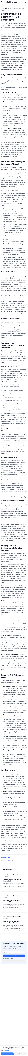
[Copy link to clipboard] (12, 860)
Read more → (22, 889)
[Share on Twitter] (6, 860)
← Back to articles (5, 857)
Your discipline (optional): (8, 958)
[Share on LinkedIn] (9, 860)
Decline (20, 1053)
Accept (7, 1053)
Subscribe (14, 955)
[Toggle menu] (25, 2)
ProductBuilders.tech (9, 2)
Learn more (7, 1050)
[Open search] (22, 2)
